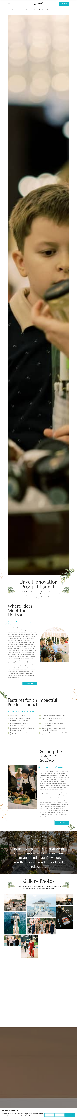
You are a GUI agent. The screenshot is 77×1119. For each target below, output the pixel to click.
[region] (38, 1113)
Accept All (70, 1115)
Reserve (64, 4)
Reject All (59, 1115)
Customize (49, 1115)
